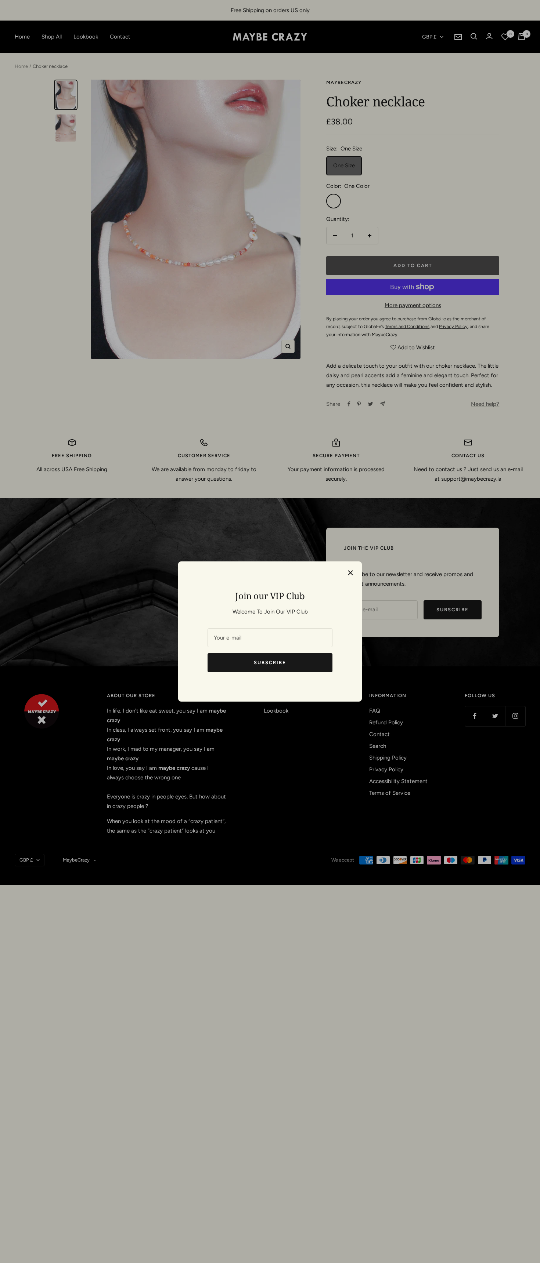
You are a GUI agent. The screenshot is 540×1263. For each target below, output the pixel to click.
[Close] (350, 572)
